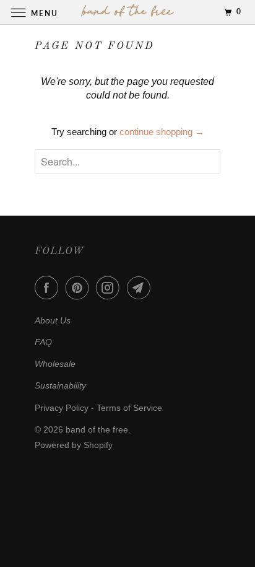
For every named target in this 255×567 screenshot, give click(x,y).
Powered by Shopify (74, 445)
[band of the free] (127, 12)
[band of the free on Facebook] (49, 287)
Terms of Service (129, 408)
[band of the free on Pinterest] (80, 287)
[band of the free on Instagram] (110, 287)
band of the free (97, 429)
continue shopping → (161, 131)
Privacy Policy (62, 408)
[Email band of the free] (141, 287)
